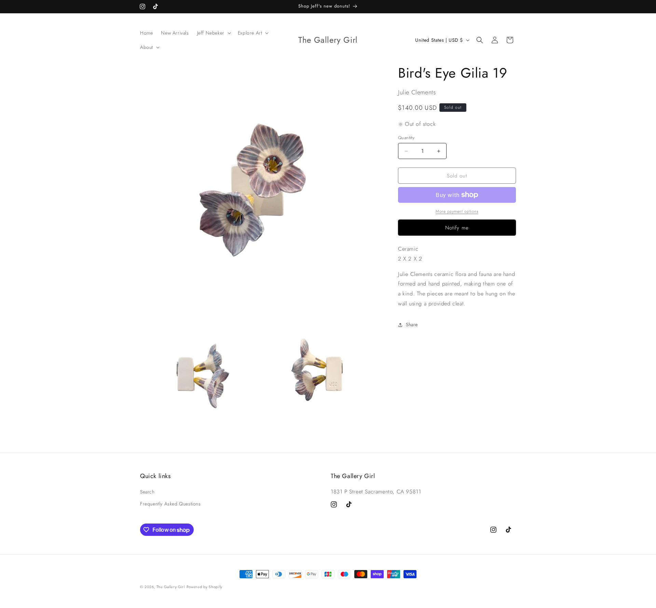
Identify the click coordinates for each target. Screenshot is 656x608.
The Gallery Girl (170, 587)
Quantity (406, 137)
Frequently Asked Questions (170, 503)
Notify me (457, 228)
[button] (213, 33)
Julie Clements (417, 92)
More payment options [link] (457, 211)
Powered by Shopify (205, 587)
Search (147, 491)
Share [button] (412, 324)
